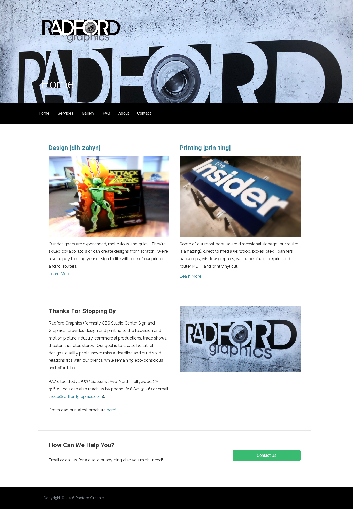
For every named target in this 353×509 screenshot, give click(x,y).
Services (66, 113)
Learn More (59, 273)
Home (44, 113)
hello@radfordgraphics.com (76, 396)
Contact (144, 113)
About (123, 113)
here (111, 409)
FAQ (106, 113)
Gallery (88, 113)
